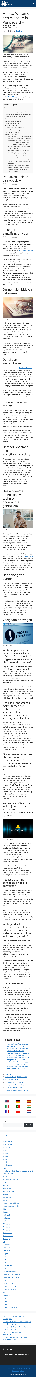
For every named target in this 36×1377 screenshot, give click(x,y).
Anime (5, 1150)
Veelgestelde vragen (11, 134)
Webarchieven (22, 1077)
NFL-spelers (7, 1230)
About (22, 1371)
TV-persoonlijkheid (9, 1289)
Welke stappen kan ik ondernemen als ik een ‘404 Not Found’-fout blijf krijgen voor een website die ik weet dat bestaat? (19, 138)
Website (5, 1079)
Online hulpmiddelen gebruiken (15, 116)
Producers (6, 1251)
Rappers (5, 1254)
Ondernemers (7, 1233)
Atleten (5, 1153)
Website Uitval (14, 1079)
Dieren (5, 1176)
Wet (4, 1292)
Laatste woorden (13, 171)
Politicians (6, 1245)
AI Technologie (8, 1141)
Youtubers (6, 1295)
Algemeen (8, 1074)
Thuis (4, 1280)
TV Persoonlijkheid (9, 1286)
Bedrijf (5, 1162)
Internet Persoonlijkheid (11, 1203)
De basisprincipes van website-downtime (18, 112)
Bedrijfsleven (7, 1165)
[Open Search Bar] (28, 3)
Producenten (7, 1248)
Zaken (5, 1298)
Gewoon (5, 1194)
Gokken (5, 1200)
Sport (4, 1268)
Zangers (5, 1301)
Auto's (5, 1159)
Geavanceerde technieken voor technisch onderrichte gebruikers (15, 129)
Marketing (6, 1218)
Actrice (5, 1138)
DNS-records (28, 556)
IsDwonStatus (12, 97)
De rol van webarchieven (13, 119)
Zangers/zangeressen (10, 1307)
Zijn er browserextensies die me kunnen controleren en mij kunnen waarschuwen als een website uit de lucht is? (19, 152)
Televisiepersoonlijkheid (11, 1277)
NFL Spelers (7, 1227)
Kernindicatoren (10, 1077)
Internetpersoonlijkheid (11, 1206)
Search (5, 1121)
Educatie (6, 1182)
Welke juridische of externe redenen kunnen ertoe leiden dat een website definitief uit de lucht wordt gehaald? (18, 167)
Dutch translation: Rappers (12, 1179)
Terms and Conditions (23, 1368)
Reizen (5, 1260)
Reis (4, 1257)
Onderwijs (6, 1239)
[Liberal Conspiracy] (7, 3)
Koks (4, 1209)
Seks (4, 1263)
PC (4, 1242)
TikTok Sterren (8, 1283)
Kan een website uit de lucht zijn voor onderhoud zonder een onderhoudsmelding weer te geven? (19, 157)
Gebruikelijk (7, 1188)
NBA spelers (7, 1224)
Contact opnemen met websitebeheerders (12, 124)
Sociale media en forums (13, 121)
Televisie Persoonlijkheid (11, 1274)
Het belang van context (12, 132)
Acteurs (5, 1135)
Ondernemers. (8, 1236)
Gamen (5, 1185)
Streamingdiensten (9, 1271)
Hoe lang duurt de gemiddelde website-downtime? (19, 162)
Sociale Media (7, 1266)
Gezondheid (7, 1197)
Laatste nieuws (8, 1215)
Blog (4, 1168)
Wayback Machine (25, 368)
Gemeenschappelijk (9, 1191)
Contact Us (15, 1371)
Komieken (6, 1212)
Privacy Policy (10, 1368)
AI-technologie (8, 1144)
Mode (5, 1221)
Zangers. (6, 1304)
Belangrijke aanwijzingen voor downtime (18, 114)
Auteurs (5, 1156)
